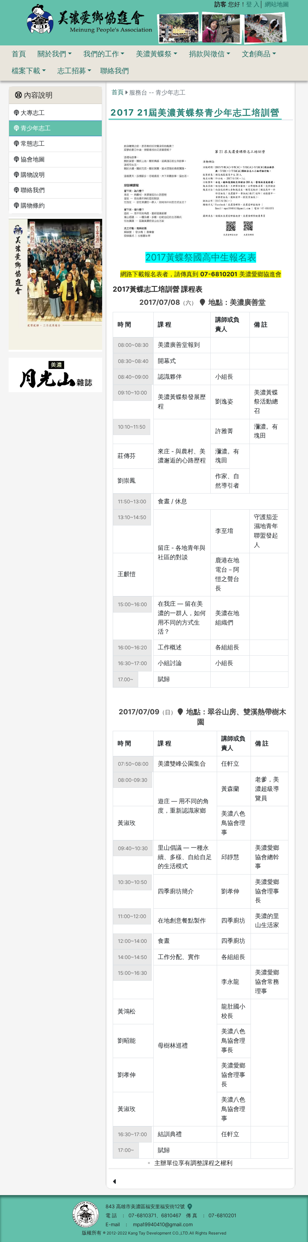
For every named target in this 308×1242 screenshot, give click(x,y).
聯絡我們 (114, 70)
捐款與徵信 (207, 54)
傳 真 (191, 1215)
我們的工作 (101, 54)
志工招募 (71, 70)
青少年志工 (35, 128)
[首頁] (89, 18)
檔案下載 (26, 70)
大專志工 (32, 112)
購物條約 (32, 205)
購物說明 (32, 174)
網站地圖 (277, 4)
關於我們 (52, 54)
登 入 (253, 4)
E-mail (113, 1224)
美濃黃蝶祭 (154, 54)
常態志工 (32, 143)
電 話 (111, 1215)
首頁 (19, 54)
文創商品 (256, 54)
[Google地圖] (188, 1206)
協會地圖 (32, 159)
